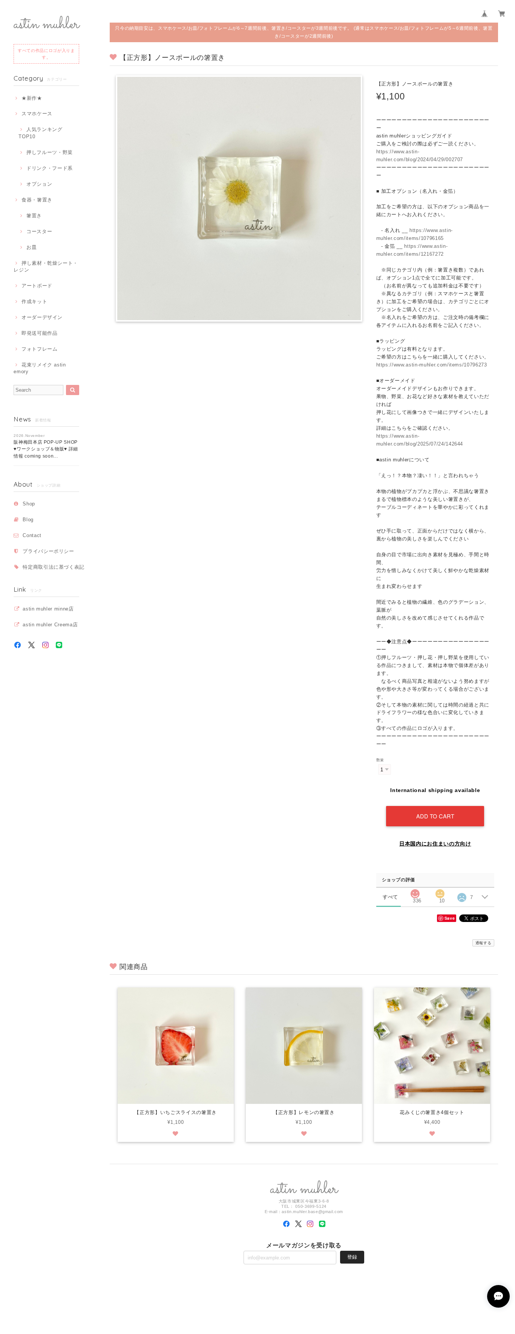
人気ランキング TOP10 (42, 133)
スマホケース (36, 113)
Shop (29, 504)
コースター (39, 231)
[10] (440, 891)
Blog (28, 519)
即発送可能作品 (39, 333)
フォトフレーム (39, 349)
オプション (39, 184)
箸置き (34, 215)
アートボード (36, 285)
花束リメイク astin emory (40, 368)
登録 (352, 1257)
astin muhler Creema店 (50, 624)
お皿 (31, 247)
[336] (415, 891)
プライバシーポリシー (48, 551)
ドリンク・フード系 (49, 168)
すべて (390, 896)
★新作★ (31, 98)
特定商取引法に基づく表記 (53, 567)
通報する (483, 943)
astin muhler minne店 (48, 609)
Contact (32, 535)
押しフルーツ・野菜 (49, 152)
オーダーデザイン (42, 317)
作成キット (34, 301)
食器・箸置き (36, 200)
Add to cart (435, 816)
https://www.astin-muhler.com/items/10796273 (431, 365)
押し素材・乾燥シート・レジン (46, 266)
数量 (380, 760)
